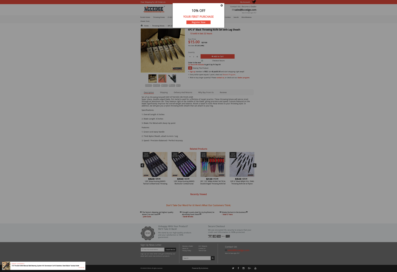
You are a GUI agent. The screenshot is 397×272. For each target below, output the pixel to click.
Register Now (198, 22)
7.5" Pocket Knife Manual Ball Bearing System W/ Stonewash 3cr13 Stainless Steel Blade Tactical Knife (45, 266)
